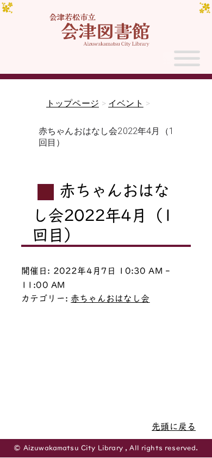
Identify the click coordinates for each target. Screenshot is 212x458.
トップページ (72, 103)
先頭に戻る (174, 426)
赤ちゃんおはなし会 (110, 298)
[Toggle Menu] (187, 62)
